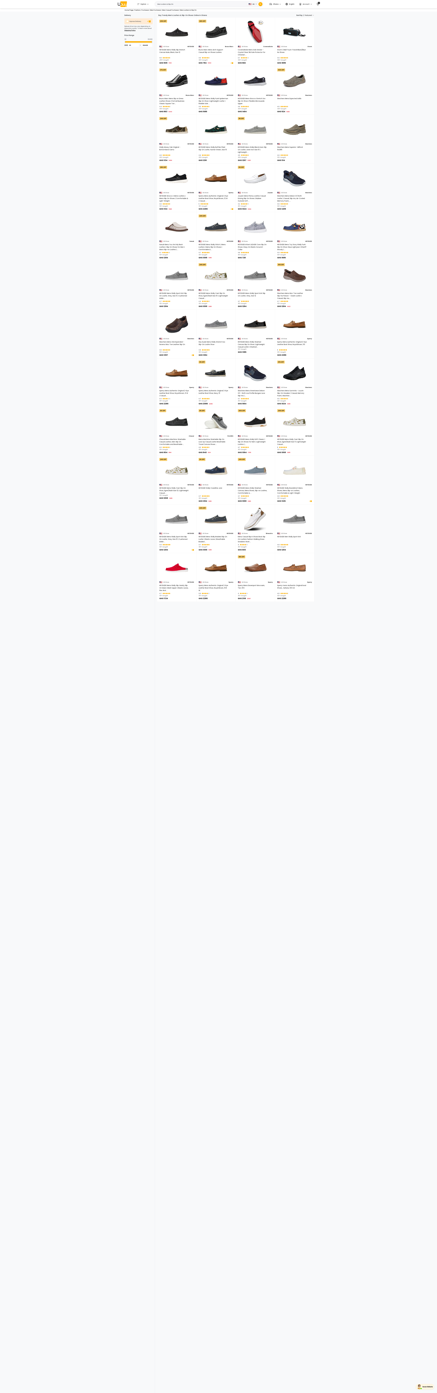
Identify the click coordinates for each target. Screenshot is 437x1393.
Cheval (191, 436)
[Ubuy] (122, 4)
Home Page (129, 10)
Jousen (270, 193)
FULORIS (230, 436)
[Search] (260, 4)
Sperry (231, 193)
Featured (308, 15)
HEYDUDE (190, 46)
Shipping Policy (130, 30)
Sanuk (191, 241)
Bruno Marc (229, 46)
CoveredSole (268, 46)
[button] (275, 4)
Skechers (308, 95)
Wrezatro (269, 533)
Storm (309, 46)
